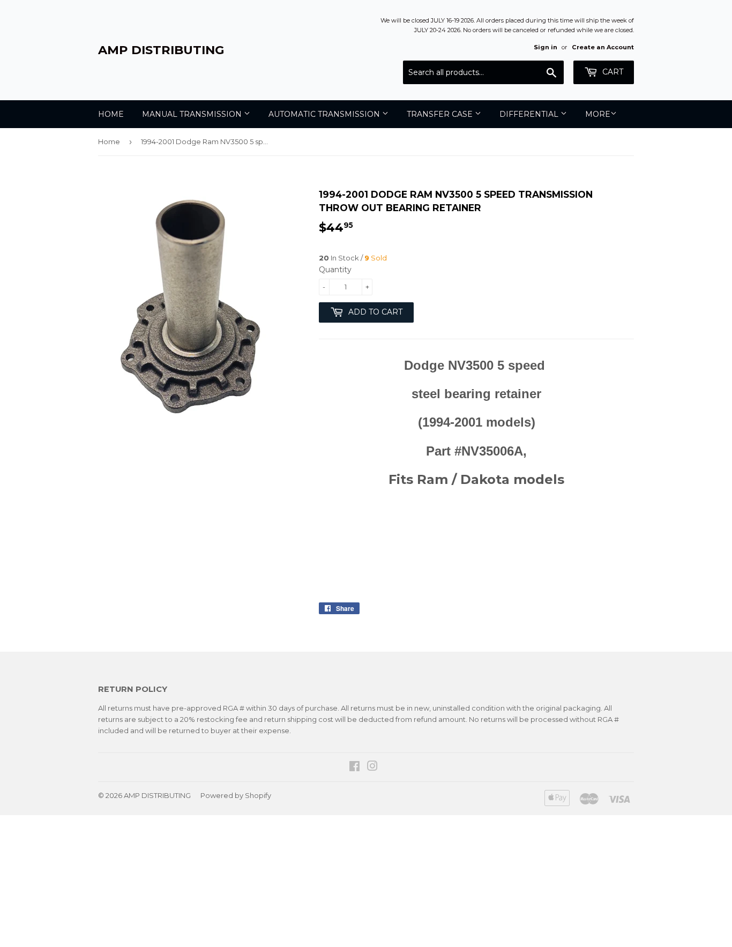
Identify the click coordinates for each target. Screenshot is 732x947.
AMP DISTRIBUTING (161, 49)
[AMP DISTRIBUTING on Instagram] (372, 767)
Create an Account (603, 47)
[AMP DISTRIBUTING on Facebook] (354, 767)
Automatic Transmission (325, 114)
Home (111, 114)
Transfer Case (441, 114)
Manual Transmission (193, 114)
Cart (611, 72)
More (597, 114)
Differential (530, 114)
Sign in (545, 47)
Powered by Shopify (235, 795)
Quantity (335, 269)
